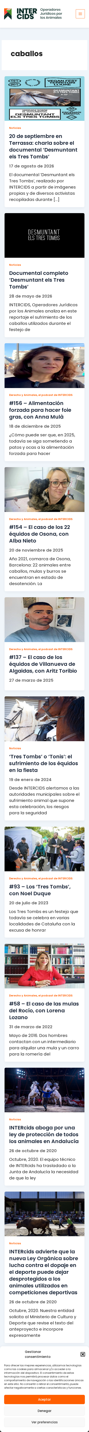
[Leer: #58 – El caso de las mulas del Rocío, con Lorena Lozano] (44, 966)
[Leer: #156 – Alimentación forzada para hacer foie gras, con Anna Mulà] (44, 365)
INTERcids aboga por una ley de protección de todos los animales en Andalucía (44, 1134)
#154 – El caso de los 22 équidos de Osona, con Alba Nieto (39, 534)
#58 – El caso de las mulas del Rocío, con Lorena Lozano (44, 1010)
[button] (83, 1354)
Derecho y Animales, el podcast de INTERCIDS (40, 395)
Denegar (45, 1411)
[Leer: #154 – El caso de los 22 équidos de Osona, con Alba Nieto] (44, 489)
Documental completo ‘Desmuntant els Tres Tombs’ (38, 280)
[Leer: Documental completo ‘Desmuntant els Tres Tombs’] (44, 235)
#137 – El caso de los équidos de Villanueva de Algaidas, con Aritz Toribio (43, 664)
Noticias (15, 128)
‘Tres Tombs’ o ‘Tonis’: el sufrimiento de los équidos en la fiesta (43, 763)
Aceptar (44, 1399)
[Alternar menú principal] (80, 13)
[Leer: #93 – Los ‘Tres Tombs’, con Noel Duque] (44, 849)
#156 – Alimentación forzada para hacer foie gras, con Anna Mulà (40, 410)
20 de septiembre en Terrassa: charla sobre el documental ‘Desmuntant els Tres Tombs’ (43, 146)
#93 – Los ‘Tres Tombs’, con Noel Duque (40, 890)
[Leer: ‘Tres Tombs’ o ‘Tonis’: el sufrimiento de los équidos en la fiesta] (44, 719)
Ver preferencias (44, 1422)
